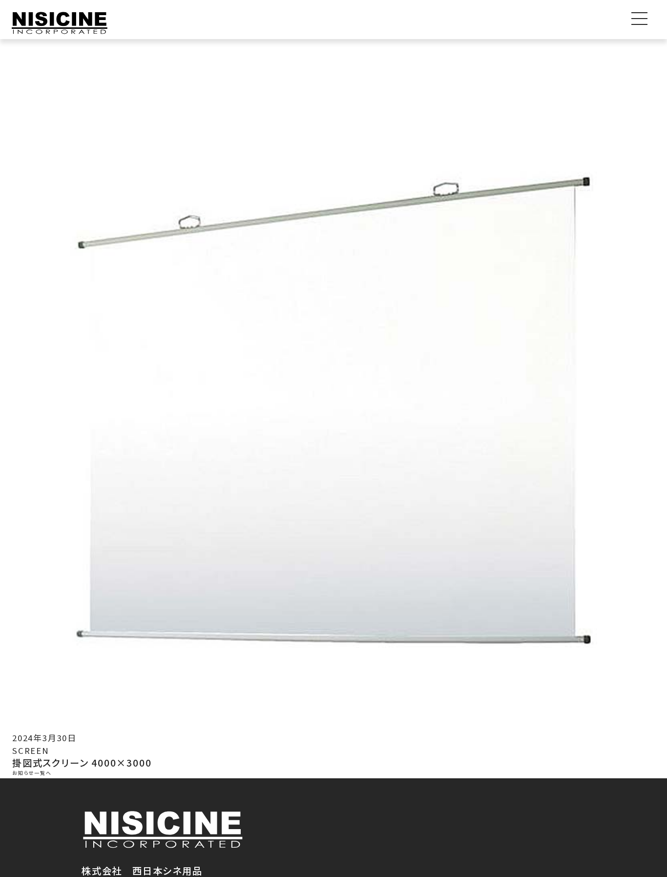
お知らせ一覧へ (32, 773)
